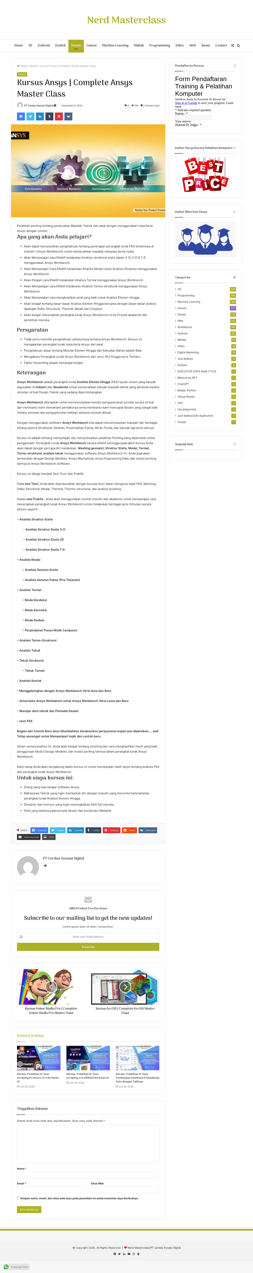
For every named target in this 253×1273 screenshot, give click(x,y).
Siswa (205, 45)
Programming (159, 45)
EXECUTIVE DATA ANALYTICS (196, 371)
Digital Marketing (188, 352)
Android (44, 45)
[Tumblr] (49, 116)
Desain (76, 45)
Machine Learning (115, 45)
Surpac (182, 422)
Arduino (182, 365)
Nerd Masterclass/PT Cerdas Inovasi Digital (154, 1247)
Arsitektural (184, 327)
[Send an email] (55, 105)
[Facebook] (21, 116)
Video (180, 45)
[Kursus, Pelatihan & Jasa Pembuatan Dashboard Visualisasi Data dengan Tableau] (137, 1058)
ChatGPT (183, 384)
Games (92, 45)
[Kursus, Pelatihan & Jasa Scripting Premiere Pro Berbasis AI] (38, 1058)
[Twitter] (30, 116)
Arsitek (60, 45)
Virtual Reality (186, 396)
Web (192, 45)
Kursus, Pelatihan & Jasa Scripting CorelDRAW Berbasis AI (87, 1076)
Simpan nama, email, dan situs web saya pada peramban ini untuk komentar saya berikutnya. (79, 1198)
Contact (221, 45)
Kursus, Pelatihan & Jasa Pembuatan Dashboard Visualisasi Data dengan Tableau (137, 1078)
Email (21, 1183)
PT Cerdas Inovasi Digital (38, 105)
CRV (180, 403)
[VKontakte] (68, 116)
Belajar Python (186, 390)
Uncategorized (186, 409)
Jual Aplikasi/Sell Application (195, 415)
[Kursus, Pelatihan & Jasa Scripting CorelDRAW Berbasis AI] (88, 1058)
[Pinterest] (59, 116)
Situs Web (97, 1183)
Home (18, 45)
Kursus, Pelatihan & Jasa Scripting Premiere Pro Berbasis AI (38, 1078)
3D (30, 45)
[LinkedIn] (40, 116)
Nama (21, 1168)
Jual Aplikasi (185, 358)
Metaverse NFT (187, 377)
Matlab (139, 45)
